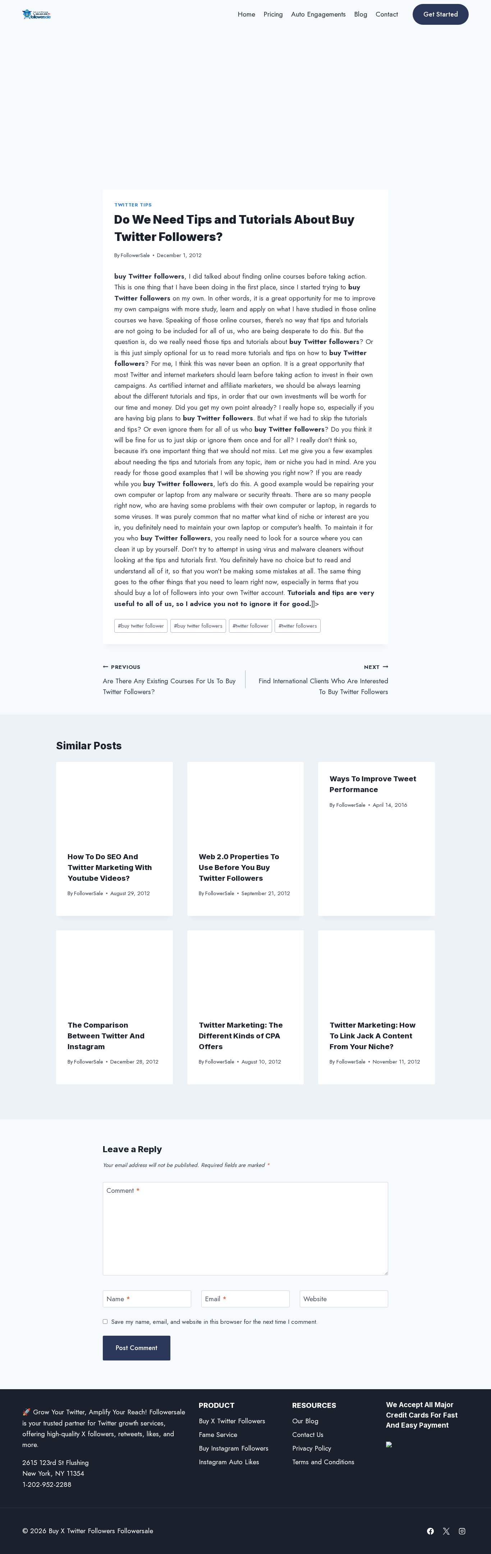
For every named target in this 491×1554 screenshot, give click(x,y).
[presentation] (114, 800)
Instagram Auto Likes (229, 1462)
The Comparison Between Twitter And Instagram (106, 1036)
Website (315, 1299)
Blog (360, 14)
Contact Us (307, 1434)
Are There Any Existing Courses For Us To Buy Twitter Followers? (169, 680)
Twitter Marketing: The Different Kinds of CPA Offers (241, 1036)
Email (216, 1299)
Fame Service (218, 1434)
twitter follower (251, 626)
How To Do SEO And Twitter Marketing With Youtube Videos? (110, 867)
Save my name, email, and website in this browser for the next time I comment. (214, 1322)
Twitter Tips (133, 204)
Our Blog (305, 1421)
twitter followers (298, 626)
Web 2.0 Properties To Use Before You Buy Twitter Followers (239, 867)
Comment (123, 1190)
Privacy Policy (311, 1448)
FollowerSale (135, 255)
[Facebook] (430, 1531)
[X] (446, 1531)
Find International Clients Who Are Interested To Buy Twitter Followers (323, 680)
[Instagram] (462, 1531)
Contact (387, 14)
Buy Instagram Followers (234, 1448)
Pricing (273, 14)
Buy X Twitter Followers (232, 1421)
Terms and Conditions (323, 1462)
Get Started (440, 14)
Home (246, 14)
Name (118, 1299)
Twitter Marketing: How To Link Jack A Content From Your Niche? (373, 1036)
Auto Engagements (318, 14)
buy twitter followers (198, 626)
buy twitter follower (141, 626)
